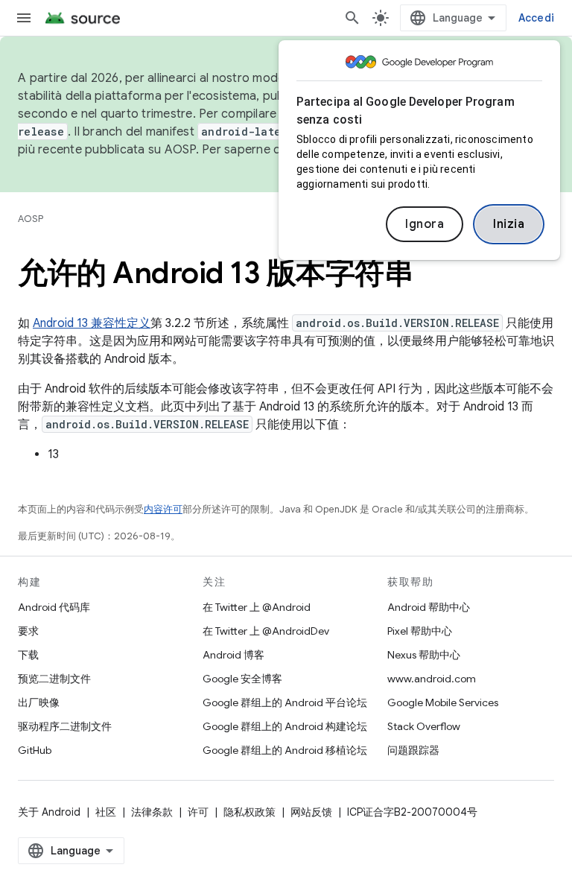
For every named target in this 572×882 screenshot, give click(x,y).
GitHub (34, 750)
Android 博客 (233, 655)
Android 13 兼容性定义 (91, 323)
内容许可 (163, 509)
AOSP (30, 218)
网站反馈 (311, 812)
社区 (105, 812)
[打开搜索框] (352, 18)
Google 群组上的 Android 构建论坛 (285, 726)
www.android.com (431, 678)
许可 (198, 812)
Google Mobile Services (442, 702)
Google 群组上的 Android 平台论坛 (285, 702)
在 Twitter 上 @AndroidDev (266, 631)
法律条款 (152, 812)
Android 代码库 (54, 607)
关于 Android (49, 812)
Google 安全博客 (242, 678)
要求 (28, 631)
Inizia (508, 224)
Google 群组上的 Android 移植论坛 (285, 750)
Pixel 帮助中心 (419, 631)
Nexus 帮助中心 (423, 655)
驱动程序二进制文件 (65, 726)
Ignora (424, 224)
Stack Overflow (423, 726)
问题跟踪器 (413, 750)
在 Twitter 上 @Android (257, 607)
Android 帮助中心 (428, 607)
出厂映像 (39, 702)
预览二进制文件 (54, 678)
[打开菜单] (24, 18)
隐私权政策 (249, 812)
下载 (28, 655)
